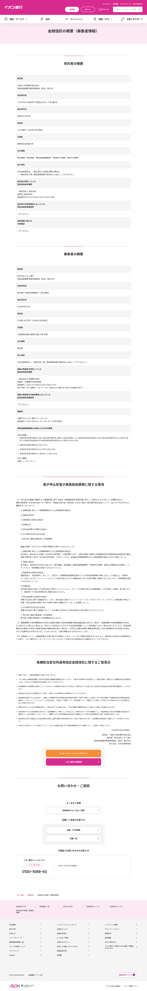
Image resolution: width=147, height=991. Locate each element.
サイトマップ (14, 951)
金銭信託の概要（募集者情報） (25, 912)
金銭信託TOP (21, 906)
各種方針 (108, 933)
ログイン (88, 9)
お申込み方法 (68, 906)
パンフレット (107, 4)
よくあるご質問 (62, 938)
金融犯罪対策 (62, 951)
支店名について (62, 929)
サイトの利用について (17, 946)
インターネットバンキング (66, 924)
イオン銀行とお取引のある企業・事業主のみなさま (119, 947)
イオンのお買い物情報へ (113, 986)
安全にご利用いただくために (67, 946)
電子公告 (12, 929)
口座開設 (72, 9)
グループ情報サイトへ (131, 986)
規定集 (59, 955)
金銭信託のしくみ (92, 906)
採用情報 (108, 938)
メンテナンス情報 (111, 924)
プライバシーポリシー (113, 929)
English (12, 955)
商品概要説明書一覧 (16, 942)
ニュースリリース (125, 4)
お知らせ (12, 933)
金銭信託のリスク (116, 906)
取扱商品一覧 (44, 906)
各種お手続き (62, 933)
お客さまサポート (63, 942)
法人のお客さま (137, 4)
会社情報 (115, 4)
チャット (105, 9)
